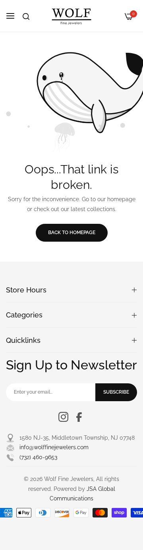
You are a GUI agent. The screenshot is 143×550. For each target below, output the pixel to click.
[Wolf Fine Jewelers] (71, 16)
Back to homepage (71, 232)
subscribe (116, 392)
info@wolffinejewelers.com (54, 447)
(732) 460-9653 (38, 457)
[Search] (26, 16)
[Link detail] (63, 417)
